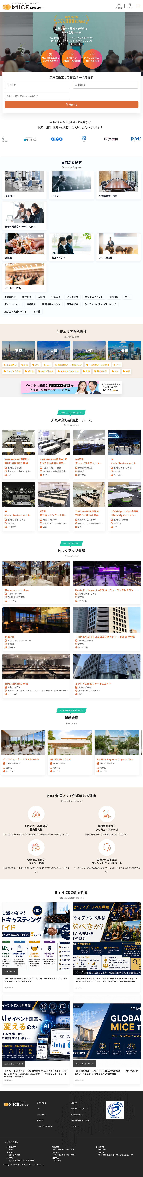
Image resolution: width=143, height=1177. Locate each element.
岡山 (54, 1160)
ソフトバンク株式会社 (44, 1126)
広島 (59, 1160)
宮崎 (121, 1155)
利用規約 (40, 1120)
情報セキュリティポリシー (80, 1109)
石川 (59, 1149)
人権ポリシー (76, 1126)
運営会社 (74, 1103)
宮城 (14, 1155)
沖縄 (131, 1155)
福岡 (99, 1155)
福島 (18, 1155)
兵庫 (63, 1155)
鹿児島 (126, 1155)
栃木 (14, 1160)
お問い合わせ (41, 1114)
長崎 (108, 1155)
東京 (27, 1160)
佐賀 (104, 1155)
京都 (54, 1155)
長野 (63, 1149)
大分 (117, 1155)
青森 (10, 1155)
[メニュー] (138, 6)
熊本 (112, 1155)
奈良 (67, 1155)
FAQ (38, 1109)
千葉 (23, 1160)
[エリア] (37, 85)
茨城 (10, 1160)
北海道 (11, 1149)
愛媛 (104, 1149)
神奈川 (32, 1160)
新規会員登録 (41, 1103)
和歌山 (73, 1155)
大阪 (59, 1155)
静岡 (67, 1149)
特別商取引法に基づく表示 (80, 1120)
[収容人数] (105, 85)
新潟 (54, 1149)
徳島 (99, 1149)
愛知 (72, 1149)
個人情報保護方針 (77, 1114)
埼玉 (18, 1160)
